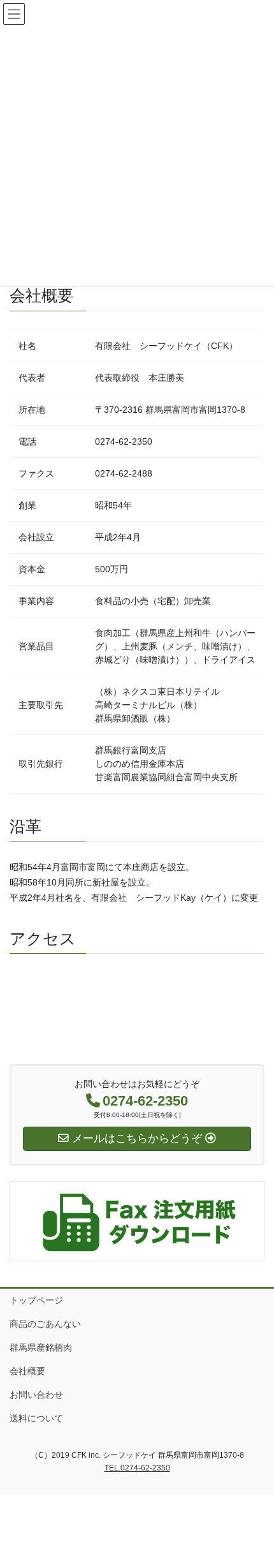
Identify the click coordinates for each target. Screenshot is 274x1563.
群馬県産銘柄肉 (41, 1347)
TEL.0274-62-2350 (137, 1467)
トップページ (36, 1300)
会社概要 (27, 1371)
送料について (36, 1418)
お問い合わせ (36, 1394)
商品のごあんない (45, 1324)
